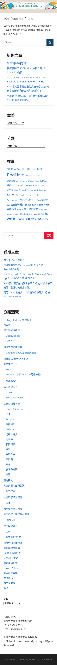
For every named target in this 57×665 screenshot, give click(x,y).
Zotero (9, 369)
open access (30, 185)
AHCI (9, 169)
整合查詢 (36, 205)
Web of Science (14, 409)
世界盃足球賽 (40, 200)
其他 (6, 588)
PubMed (29, 190)
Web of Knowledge (28, 195)
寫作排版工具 (11, 387)
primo (16, 190)
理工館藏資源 (11, 526)
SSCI (17, 195)
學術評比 (17, 205)
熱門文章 (33, 209)
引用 (25, 205)
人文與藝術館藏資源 (14, 485)
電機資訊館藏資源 (13, 543)
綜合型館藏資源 (12, 403)
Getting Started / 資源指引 (18, 320)
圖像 (8, 464)
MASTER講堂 (11, 558)
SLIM (10, 195)
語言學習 (10, 491)
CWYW (16, 169)
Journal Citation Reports (31, 181)
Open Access (13, 335)
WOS (31, 200)
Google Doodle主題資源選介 (21, 352)
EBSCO (25, 169)
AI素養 (7, 325)
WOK (17, 200)
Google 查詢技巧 (12, 553)
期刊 (14, 209)
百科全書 (10, 454)
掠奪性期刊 (12, 340)
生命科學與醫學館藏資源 (16, 514)
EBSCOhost (35, 169)
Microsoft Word (14, 397)
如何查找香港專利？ (17, 63)
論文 (10, 214)
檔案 (8, 474)
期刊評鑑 (20, 210)
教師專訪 (8, 578)
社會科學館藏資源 (13, 497)
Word (23, 200)
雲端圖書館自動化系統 (29, 214)
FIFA (26, 176)
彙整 (6, 599)
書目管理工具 (11, 364)
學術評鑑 (10, 424)
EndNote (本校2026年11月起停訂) (23, 374)
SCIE (36, 190)
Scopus (42, 190)
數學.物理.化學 (13, 536)
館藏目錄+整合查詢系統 (16, 358)
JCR (18, 181)
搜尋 (48, 235)
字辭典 (9, 459)
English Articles (12, 568)
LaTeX (9, 392)
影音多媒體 (12, 469)
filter (30, 176)
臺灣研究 (8, 480)
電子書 (41, 214)
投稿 (29, 205)
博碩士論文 (12, 434)
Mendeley (15, 186)
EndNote (15, 174)
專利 (8, 449)
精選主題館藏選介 (13, 347)
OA (21, 185)
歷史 (26, 209)
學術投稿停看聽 (12, 330)
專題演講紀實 (11, 563)
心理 (8, 503)
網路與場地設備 (12, 548)
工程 (8, 531)
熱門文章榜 (43, 209)
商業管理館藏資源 (13, 509)
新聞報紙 (10, 444)
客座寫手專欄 (11, 573)
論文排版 (16, 214)
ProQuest (22, 190)
